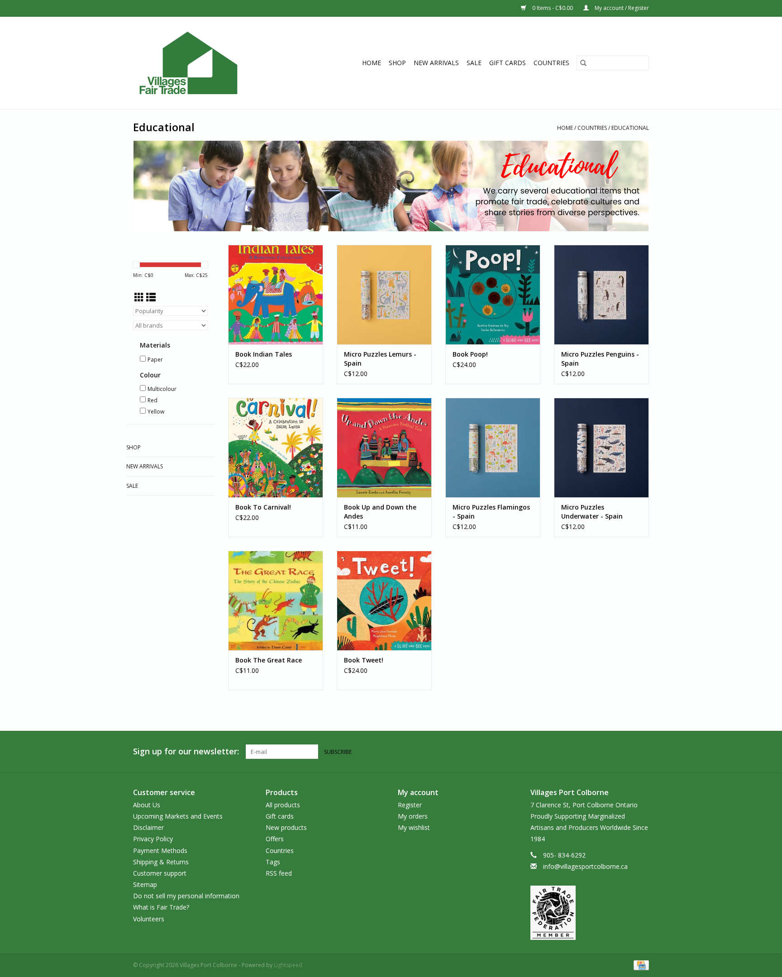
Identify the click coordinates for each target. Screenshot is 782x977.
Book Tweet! (363, 660)
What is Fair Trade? (161, 907)
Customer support (159, 873)
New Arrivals (436, 62)
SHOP (397, 62)
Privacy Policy (153, 838)
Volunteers (148, 919)
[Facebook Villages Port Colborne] (625, 751)
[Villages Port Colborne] (204, 62)
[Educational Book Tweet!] (384, 600)
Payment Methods (160, 850)
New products (286, 827)
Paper (155, 359)
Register (410, 805)
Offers (275, 838)
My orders (413, 816)
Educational (630, 128)
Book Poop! (470, 354)
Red (152, 400)
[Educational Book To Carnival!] (275, 447)
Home (371, 62)
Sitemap (145, 884)
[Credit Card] (639, 964)
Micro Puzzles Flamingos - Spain (491, 511)
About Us (146, 805)
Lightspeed (288, 965)
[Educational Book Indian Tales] (275, 294)
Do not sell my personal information (186, 895)
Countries (551, 62)
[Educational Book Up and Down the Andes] (384, 447)
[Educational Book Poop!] (492, 294)
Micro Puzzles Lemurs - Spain (380, 358)
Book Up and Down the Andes (380, 511)
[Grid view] (139, 297)
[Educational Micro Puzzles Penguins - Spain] (601, 294)
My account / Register (621, 8)
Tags (273, 862)
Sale (474, 62)
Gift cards (507, 62)
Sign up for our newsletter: (186, 751)
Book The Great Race (268, 660)
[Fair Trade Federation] (589, 913)
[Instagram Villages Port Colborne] (641, 751)
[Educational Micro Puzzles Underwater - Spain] (601, 447)
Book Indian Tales (263, 354)
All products (283, 805)
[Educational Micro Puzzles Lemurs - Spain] (384, 294)
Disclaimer (148, 827)
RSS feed (279, 873)
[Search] (583, 63)
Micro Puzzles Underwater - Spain (592, 511)
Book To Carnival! (263, 507)
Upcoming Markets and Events (178, 816)
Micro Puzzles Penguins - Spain (600, 358)
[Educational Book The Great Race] (275, 600)
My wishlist (414, 827)
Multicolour (162, 389)
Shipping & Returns (161, 862)
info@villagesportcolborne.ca (585, 866)
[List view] (151, 297)
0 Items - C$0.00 (552, 8)
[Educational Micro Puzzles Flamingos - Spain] (492, 447)
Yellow (156, 411)
